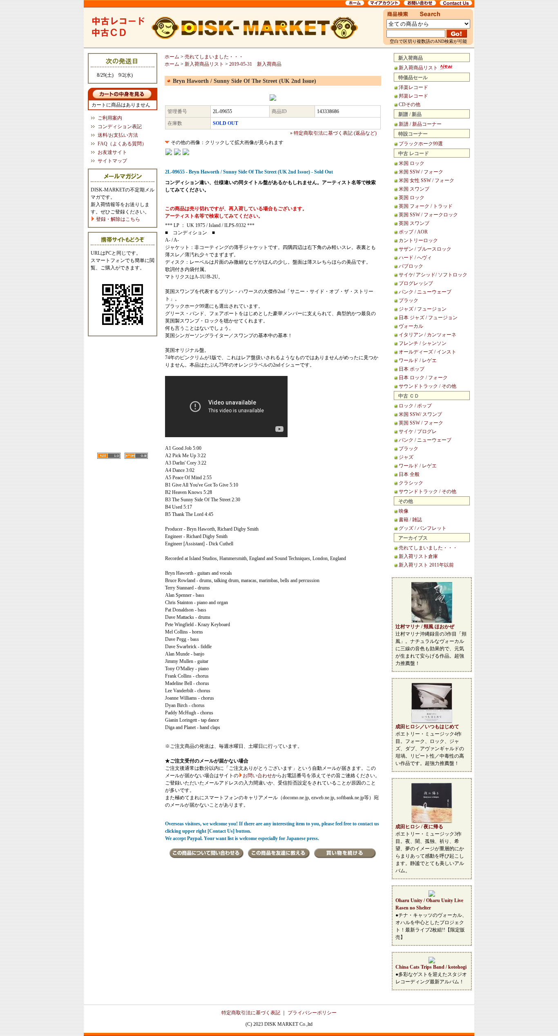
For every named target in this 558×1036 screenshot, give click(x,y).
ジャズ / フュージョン (422, 309)
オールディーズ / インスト (427, 352)
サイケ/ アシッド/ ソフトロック (433, 275)
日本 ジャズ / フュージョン (428, 317)
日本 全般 (409, 474)
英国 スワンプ (414, 223)
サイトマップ (112, 161)
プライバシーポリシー (312, 1013)
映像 (403, 511)
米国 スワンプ (414, 189)
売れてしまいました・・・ (428, 548)
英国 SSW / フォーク (421, 423)
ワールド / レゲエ (418, 360)
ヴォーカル (411, 326)
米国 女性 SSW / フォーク (426, 180)
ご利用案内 (110, 118)
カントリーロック (418, 240)
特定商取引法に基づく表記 (250, 1013)
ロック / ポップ (415, 406)
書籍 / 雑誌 (410, 519)
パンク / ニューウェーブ (425, 292)
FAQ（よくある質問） (122, 144)
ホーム (172, 57)
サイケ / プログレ (418, 431)
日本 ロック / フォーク (423, 377)
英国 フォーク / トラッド (426, 206)
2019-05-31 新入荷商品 (255, 64)
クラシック (411, 483)
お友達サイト (112, 152)
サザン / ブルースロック (425, 249)
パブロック (411, 266)
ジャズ (406, 457)
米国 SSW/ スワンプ (420, 414)
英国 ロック (411, 197)
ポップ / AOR (413, 232)
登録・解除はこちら (117, 219)
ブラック (408, 300)
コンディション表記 (120, 126)
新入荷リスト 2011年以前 (426, 565)
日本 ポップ (411, 369)
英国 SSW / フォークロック (428, 215)
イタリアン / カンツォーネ (427, 335)
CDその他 (409, 104)
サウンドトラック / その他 (427, 386)
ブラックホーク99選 (421, 144)
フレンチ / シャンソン (422, 343)
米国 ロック (411, 163)
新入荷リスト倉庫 (418, 556)
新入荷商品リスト (419, 68)
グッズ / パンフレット (422, 528)
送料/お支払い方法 (118, 135)
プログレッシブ (416, 283)
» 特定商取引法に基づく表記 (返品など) (333, 133)
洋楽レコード (413, 87)
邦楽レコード (413, 96)
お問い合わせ (257, 775)
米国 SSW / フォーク (421, 172)
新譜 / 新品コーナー (420, 124)
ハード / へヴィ (415, 257)
